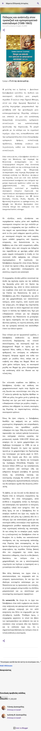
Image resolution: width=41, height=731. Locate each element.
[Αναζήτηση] (38, 3)
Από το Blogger (22, 728)
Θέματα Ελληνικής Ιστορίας (17, 3)
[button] (4, 30)
